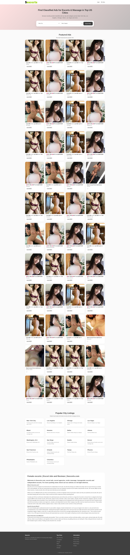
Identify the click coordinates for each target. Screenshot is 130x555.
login (98, 2)
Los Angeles (59, 539)
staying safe (36, 494)
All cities (103, 2)
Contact (75, 545)
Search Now (88, 23)
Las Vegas (59, 545)
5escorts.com (66, 497)
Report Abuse (76, 543)
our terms (43, 494)
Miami (58, 543)
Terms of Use (76, 539)
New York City (60, 537)
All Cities (58, 547)
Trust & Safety (76, 537)
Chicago (58, 541)
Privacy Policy (76, 541)
